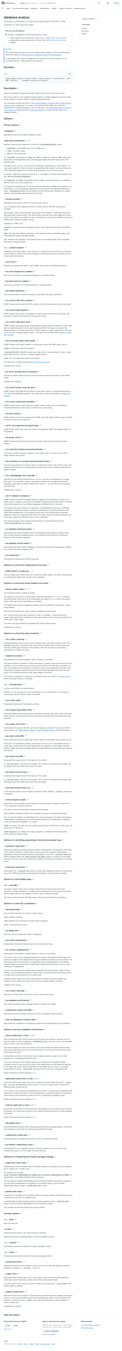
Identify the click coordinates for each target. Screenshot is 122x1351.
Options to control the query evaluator (21, 633)
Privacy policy (7, 1329)
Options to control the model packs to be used (25, 565)
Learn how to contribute (48, 1334)
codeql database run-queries (45, 103)
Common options (12, 1213)
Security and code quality (21, 8)
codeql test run (64, 676)
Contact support (88, 1328)
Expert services (45, 1344)
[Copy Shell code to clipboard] (70, 74)
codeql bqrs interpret (42, 362)
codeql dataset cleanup (26, 730)
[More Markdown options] (97, 18)
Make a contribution (52, 1331)
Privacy (25, 1344)
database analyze (79, 8)
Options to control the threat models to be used (26, 583)
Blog (53, 1344)
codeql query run (10, 110)
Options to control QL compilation (19, 903)
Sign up (116, 3)
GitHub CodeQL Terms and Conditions (53, 38)
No (16, 1325)
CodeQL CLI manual (65, 8)
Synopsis (9, 67)
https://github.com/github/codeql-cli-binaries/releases (41, 55)
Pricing (37, 1344)
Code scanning (44, 8)
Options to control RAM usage (17, 879)
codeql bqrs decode (36, 110)
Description (10, 88)
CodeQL (54, 8)
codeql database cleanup (46, 730)
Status (31, 1344)
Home (8, 8)
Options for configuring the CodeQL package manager (29, 1157)
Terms (20, 1344)
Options (8, 118)
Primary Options (11, 125)
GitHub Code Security (58, 40)
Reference (34, 8)
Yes (9, 1325)
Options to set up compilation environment (23, 1029)
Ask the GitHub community (91, 1325)
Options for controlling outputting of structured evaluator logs (32, 840)
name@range (23, 571)
